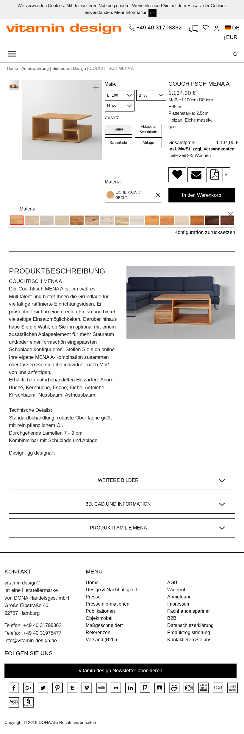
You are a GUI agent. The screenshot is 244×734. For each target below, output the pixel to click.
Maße (110, 84)
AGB (172, 582)
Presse (93, 596)
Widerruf (176, 589)
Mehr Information (130, 12)
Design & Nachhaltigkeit (111, 589)
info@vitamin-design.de (30, 640)
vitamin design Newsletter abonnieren (120, 670)
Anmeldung (179, 596)
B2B (171, 618)
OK (152, 13)
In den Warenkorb (201, 195)
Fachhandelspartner (188, 611)
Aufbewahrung (35, 68)
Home (12, 68)
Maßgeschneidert (104, 625)
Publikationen (100, 611)
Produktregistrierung (188, 632)
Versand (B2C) (101, 639)
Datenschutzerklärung (190, 625)
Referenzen (98, 632)
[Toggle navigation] (12, 54)
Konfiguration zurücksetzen (204, 232)
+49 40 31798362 (159, 27)
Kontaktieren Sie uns (189, 639)
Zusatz (112, 117)
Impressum (178, 603)
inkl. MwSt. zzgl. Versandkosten (201, 148)
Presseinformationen (107, 603)
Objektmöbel (99, 618)
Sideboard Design (69, 68)
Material (113, 181)
